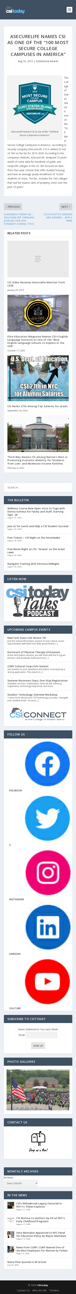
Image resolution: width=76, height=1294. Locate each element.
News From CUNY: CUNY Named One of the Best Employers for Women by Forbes (42, 1249)
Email (22, 1035)
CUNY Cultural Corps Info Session (27, 666)
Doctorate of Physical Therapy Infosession (33, 652)
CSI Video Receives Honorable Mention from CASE (36, 284)
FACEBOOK (15, 790)
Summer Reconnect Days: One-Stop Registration (37, 680)
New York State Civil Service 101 (26, 638)
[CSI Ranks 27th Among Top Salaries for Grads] (38, 378)
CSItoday (42, 1285)
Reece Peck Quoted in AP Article (26, 1262)
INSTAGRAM (16, 899)
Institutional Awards (47, 61)
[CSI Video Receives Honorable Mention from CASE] (38, 259)
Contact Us (23, 1290)
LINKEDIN (15, 953)
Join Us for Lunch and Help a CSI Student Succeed (37, 526)
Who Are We (39, 1290)
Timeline (54, 1290)
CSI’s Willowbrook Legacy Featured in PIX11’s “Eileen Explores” (39, 1205)
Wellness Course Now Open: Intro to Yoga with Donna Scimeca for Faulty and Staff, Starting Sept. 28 (36, 511)
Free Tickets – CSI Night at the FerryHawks (33, 537)
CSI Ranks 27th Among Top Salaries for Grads (37, 406)
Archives (8, 1177)
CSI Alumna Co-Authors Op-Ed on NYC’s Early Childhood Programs (40, 1219)
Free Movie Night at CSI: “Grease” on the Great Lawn (36, 550)
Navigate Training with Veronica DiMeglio (33, 563)
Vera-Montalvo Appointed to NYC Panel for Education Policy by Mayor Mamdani (41, 1234)
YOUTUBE (15, 1008)
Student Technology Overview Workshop (32, 694)
